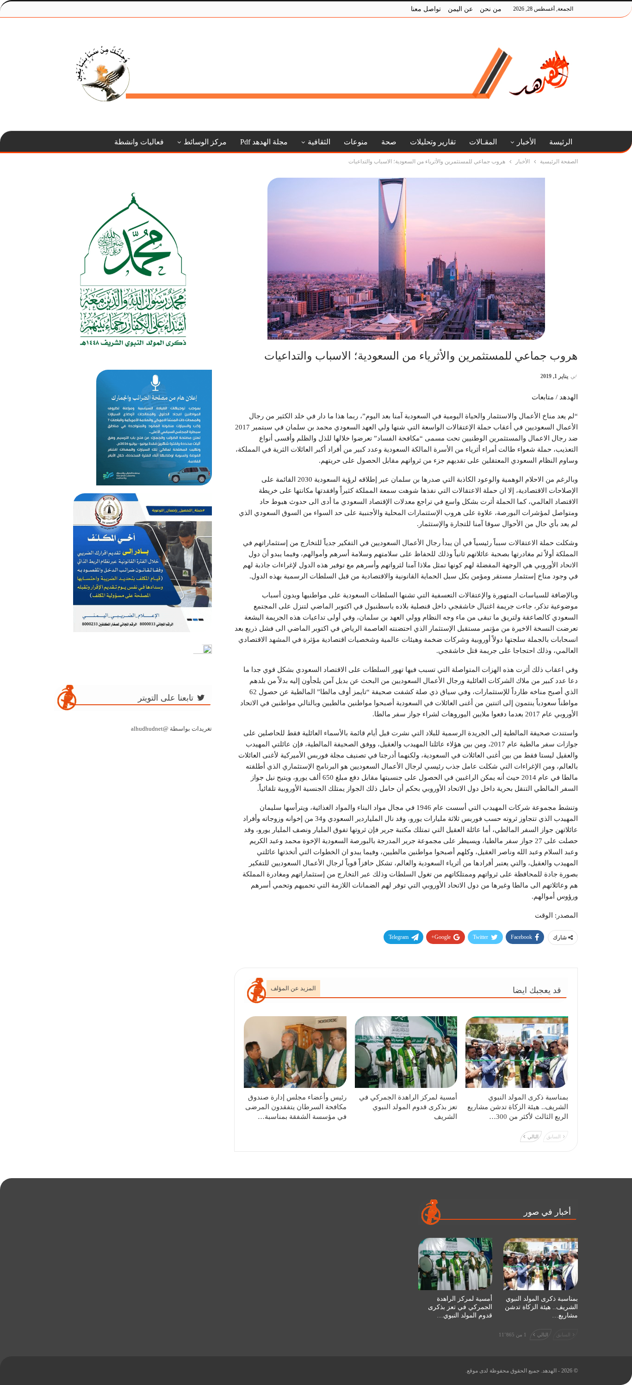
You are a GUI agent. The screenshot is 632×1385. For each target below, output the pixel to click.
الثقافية (319, 142)
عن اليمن (460, 9)
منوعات (356, 142)
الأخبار (526, 142)
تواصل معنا (426, 9)
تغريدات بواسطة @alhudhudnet (171, 728)
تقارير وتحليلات (433, 142)
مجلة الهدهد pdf (264, 142)
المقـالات (483, 142)
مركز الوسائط (205, 142)
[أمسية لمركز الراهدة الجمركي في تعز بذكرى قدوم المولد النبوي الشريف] (406, 1052)
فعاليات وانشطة (139, 142)
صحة (389, 142)
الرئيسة (560, 142)
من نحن (491, 9)
